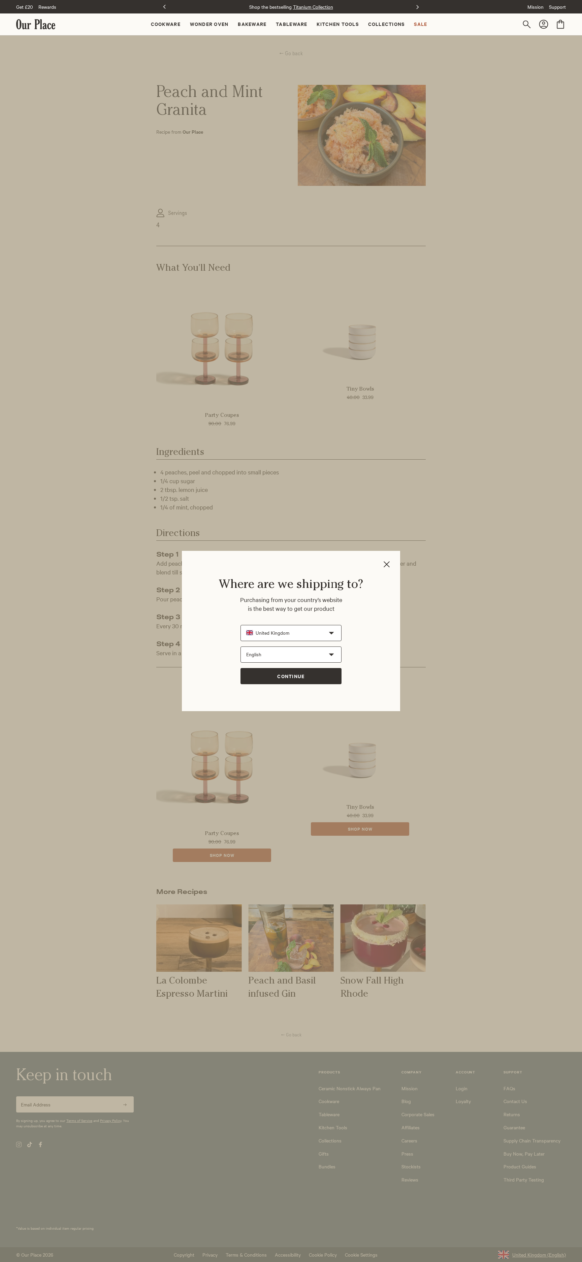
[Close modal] (386, 565)
